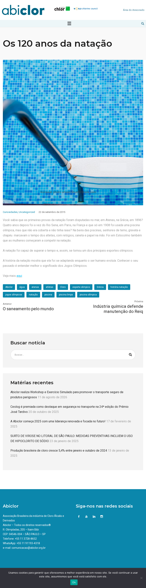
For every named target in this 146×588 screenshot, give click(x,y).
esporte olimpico (81, 287)
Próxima (138, 301)
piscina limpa (66, 294)
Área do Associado (133, 10)
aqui (19, 276)
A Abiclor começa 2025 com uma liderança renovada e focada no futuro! (58, 421)
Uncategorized (27, 212)
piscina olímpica (88, 294)
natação (33, 294)
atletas (49, 287)
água (22, 287)
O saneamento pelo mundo (28, 308)
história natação (119, 287)
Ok (74, 582)
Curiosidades (10, 212)
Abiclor (9, 287)
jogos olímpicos (13, 294)
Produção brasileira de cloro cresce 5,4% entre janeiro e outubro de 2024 (58, 450)
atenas (35, 287)
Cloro (63, 287)
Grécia (100, 287)
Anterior (7, 303)
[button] (69, 23)
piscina (48, 294)
